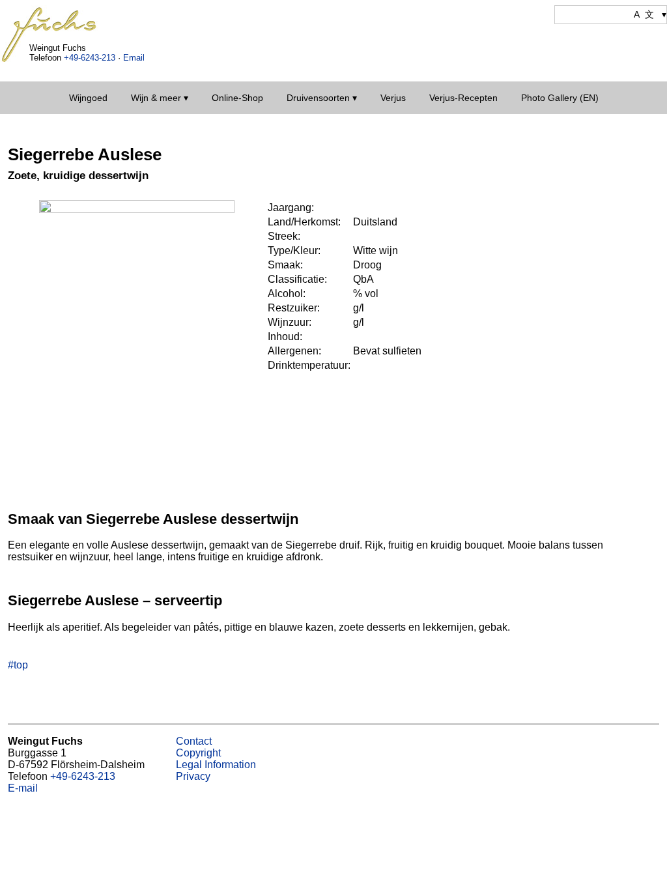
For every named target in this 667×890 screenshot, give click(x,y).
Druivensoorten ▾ (322, 98)
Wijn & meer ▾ (159, 98)
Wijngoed (88, 98)
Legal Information (216, 764)
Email (134, 58)
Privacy (193, 776)
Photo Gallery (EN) (560, 98)
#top (18, 664)
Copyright (198, 752)
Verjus (393, 98)
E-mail (23, 788)
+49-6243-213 (89, 58)
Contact (194, 741)
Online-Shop (237, 98)
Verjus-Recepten (463, 98)
